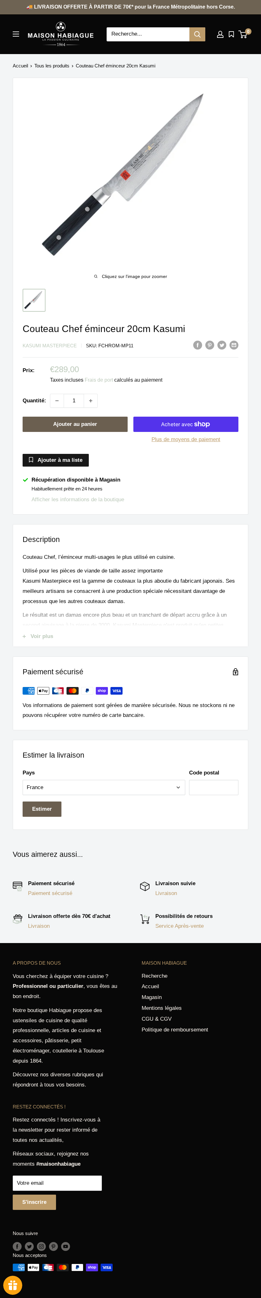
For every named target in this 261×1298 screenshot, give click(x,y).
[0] (243, 34)
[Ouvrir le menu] (16, 34)
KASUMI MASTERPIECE (50, 345)
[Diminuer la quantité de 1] (57, 400)
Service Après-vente (179, 926)
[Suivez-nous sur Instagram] (41, 1246)
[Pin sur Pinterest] (209, 345)
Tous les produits (51, 65)
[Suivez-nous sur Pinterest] (53, 1246)
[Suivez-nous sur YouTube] (65, 1246)
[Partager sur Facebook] (197, 345)
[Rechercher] (197, 34)
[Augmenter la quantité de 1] (90, 400)
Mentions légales (162, 1008)
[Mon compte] (220, 34)
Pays (29, 773)
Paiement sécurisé (50, 893)
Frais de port (99, 380)
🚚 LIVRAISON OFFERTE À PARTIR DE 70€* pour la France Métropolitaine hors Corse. (130, 7)
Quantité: (34, 401)
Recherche (154, 976)
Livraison (166, 893)
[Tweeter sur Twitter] (221, 345)
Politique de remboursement (175, 1030)
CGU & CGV (157, 1019)
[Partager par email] (233, 345)
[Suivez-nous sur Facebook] (17, 1246)
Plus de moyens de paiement (186, 439)
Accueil (20, 65)
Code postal (204, 773)
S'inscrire (34, 1202)
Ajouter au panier (75, 424)
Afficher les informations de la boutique (78, 499)
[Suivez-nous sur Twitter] (29, 1246)
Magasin (152, 997)
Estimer (42, 809)
